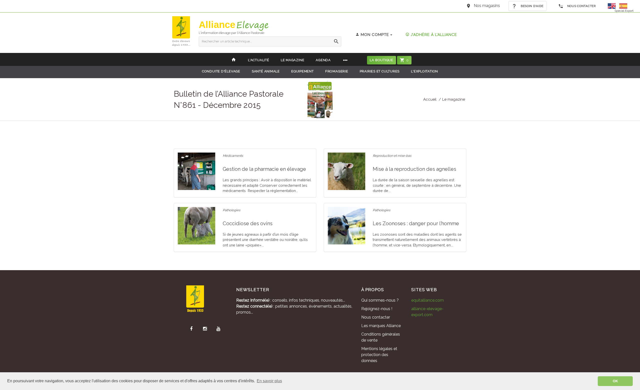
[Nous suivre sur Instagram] (205, 329)
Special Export (624, 10)
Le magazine (453, 99)
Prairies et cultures (380, 71)
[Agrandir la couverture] (320, 99)
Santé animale (266, 71)
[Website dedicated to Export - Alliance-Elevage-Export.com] (613, 5)
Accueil (429, 99)
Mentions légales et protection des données (379, 354)
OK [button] (615, 381)
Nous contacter (581, 6)
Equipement (302, 71)
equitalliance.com (427, 300)
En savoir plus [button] (269, 381)
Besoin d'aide (531, 6)
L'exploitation (424, 71)
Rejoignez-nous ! (376, 308)
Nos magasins (487, 5)
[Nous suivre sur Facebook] (191, 329)
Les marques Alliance (381, 325)
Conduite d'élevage (221, 71)
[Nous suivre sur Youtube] (218, 329)
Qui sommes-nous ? (380, 300)
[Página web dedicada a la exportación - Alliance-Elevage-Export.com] (623, 5)
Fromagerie (336, 71)
